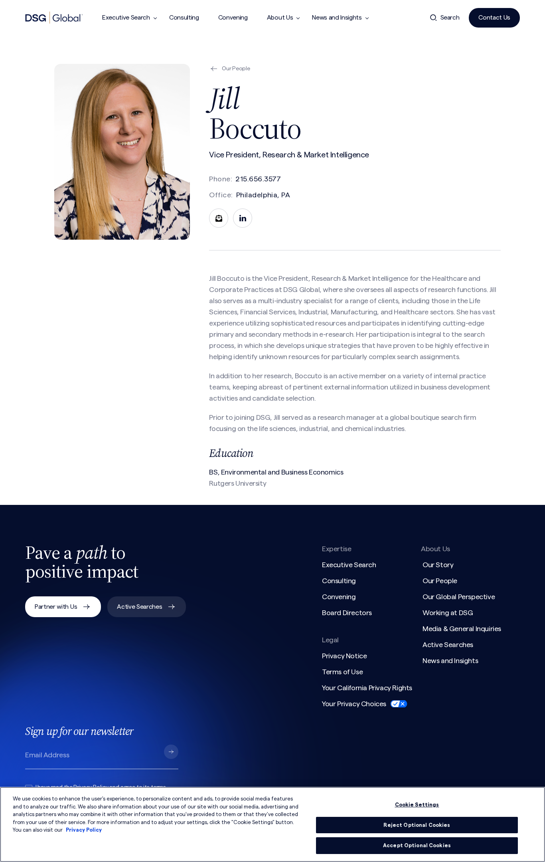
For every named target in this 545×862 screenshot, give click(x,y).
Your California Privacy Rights (367, 687)
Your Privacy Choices (354, 703)
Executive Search (126, 17)
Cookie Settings (417, 804)
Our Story (438, 564)
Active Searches (139, 607)
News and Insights (337, 17)
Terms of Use (342, 671)
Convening (233, 17)
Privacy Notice (344, 655)
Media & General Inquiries (462, 628)
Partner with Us (56, 607)
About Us (280, 17)
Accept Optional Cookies (417, 845)
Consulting (184, 17)
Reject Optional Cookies (416, 825)
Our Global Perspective (459, 596)
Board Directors (347, 612)
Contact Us (494, 17)
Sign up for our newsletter (79, 731)
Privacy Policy (84, 829)
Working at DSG (448, 612)
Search (450, 17)
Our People (440, 580)
